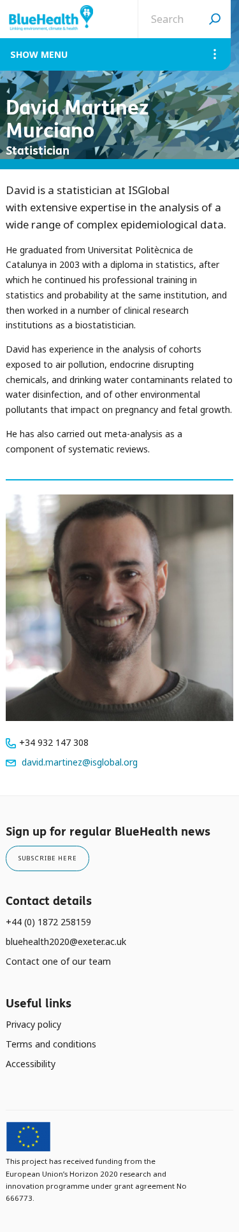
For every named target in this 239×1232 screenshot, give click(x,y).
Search (215, 19)
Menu (54, 54)
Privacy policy (33, 1024)
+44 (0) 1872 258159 (48, 922)
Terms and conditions (51, 1044)
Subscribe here (47, 858)
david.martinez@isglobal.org (80, 762)
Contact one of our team (58, 961)
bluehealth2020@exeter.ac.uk (66, 941)
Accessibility (30, 1064)
